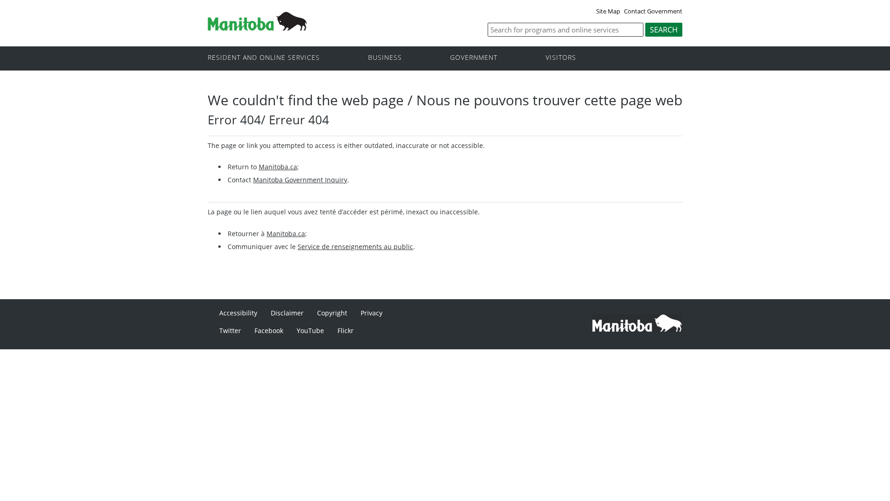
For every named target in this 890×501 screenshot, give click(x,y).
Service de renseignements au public (355, 246)
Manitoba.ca (278, 166)
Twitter (230, 330)
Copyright (332, 312)
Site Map (608, 11)
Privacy (371, 312)
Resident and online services (264, 57)
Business (385, 57)
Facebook (268, 330)
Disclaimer (287, 312)
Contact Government (653, 11)
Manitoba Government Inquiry (300, 179)
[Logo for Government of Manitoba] (257, 28)
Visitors (561, 57)
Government (473, 57)
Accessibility (238, 312)
